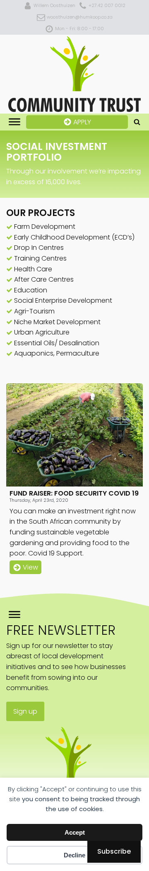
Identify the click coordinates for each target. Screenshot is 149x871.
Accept (75, 832)
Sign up (25, 711)
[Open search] (137, 122)
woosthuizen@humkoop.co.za (80, 17)
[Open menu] (14, 122)
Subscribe (114, 851)
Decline (74, 855)
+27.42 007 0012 (107, 5)
